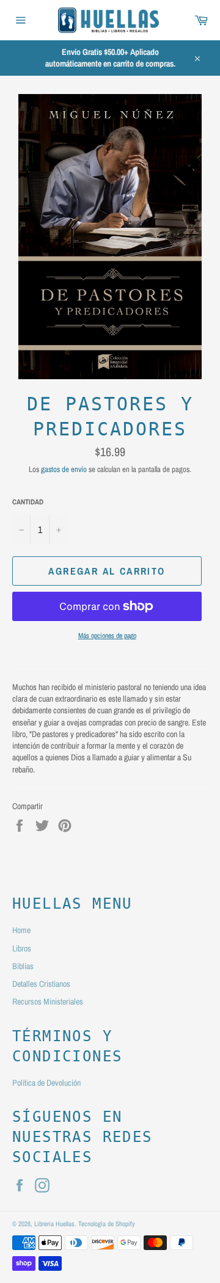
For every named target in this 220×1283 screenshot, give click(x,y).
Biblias (23, 966)
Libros (21, 948)
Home (21, 930)
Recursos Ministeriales (47, 1001)
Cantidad (27, 502)
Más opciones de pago (107, 636)
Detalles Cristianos (41, 983)
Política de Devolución (46, 1082)
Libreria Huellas (54, 1223)
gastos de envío (64, 469)
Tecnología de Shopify (106, 1223)
